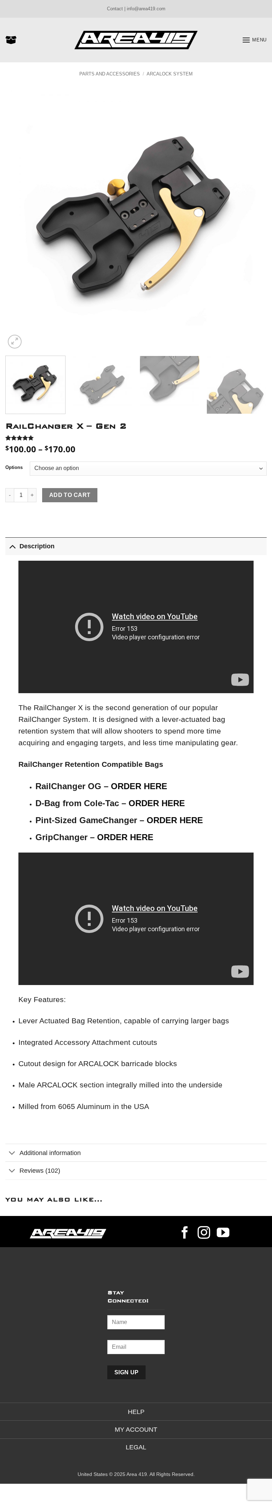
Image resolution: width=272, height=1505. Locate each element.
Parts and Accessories (109, 74)
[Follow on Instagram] (204, 1234)
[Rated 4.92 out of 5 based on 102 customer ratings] (136, 438)
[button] (254, 40)
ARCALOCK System (170, 74)
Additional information (50, 1152)
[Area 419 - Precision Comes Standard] (136, 40)
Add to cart (70, 495)
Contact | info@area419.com (136, 8)
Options (14, 467)
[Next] (252, 219)
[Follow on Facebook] (184, 1234)
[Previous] (19, 219)
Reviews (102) (39, 1170)
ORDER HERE (139, 786)
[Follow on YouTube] (223, 1234)
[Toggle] (12, 546)
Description (37, 546)
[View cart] (11, 40)
